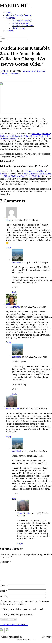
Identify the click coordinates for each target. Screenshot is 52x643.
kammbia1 (16, 262)
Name (3, 585)
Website (3, 596)
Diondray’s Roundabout (23, 25)
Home (8, 12)
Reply (8, 248)
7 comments (14, 73)
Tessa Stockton (12, 408)
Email (3, 591)
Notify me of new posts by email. (18, 614)
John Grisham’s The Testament (38, 173)
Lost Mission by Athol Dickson (23, 136)
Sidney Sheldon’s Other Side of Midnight (23, 176)
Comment (5, 562)
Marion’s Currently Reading (18, 15)
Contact (9, 30)
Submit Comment (8, 619)
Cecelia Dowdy (13, 307)
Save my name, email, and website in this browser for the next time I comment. (24, 602)
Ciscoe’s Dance (19, 28)
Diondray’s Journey (20, 23)
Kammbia (10, 18)
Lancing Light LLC (32, 637)
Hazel (8, 220)
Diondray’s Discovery (22, 20)
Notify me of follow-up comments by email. (23, 609)
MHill (5, 71)
